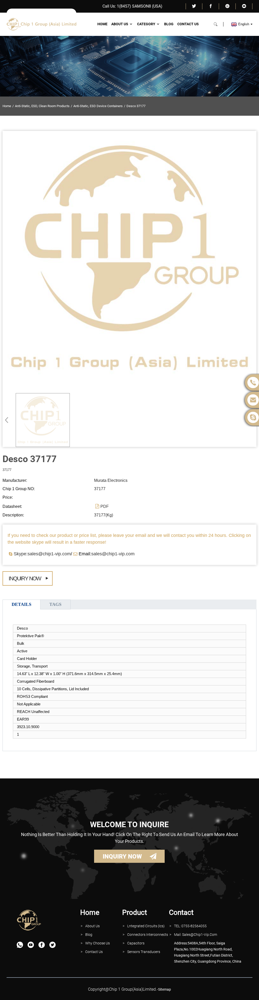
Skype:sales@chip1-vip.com (42, 553)
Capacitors (135, 943)
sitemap (164, 989)
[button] (8, 420)
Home (102, 24)
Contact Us (188, 24)
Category (146, 24)
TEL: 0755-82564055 (190, 926)
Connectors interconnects (147, 935)
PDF (104, 506)
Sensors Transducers (143, 952)
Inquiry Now (25, 578)
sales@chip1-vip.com (113, 553)
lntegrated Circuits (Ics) (146, 926)
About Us (119, 24)
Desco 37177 (135, 106)
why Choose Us (97, 943)
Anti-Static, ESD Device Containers (98, 106)
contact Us (94, 952)
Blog (169, 24)
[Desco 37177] (43, 420)
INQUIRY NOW (122, 856)
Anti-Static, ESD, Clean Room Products (42, 106)
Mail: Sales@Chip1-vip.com (195, 935)
